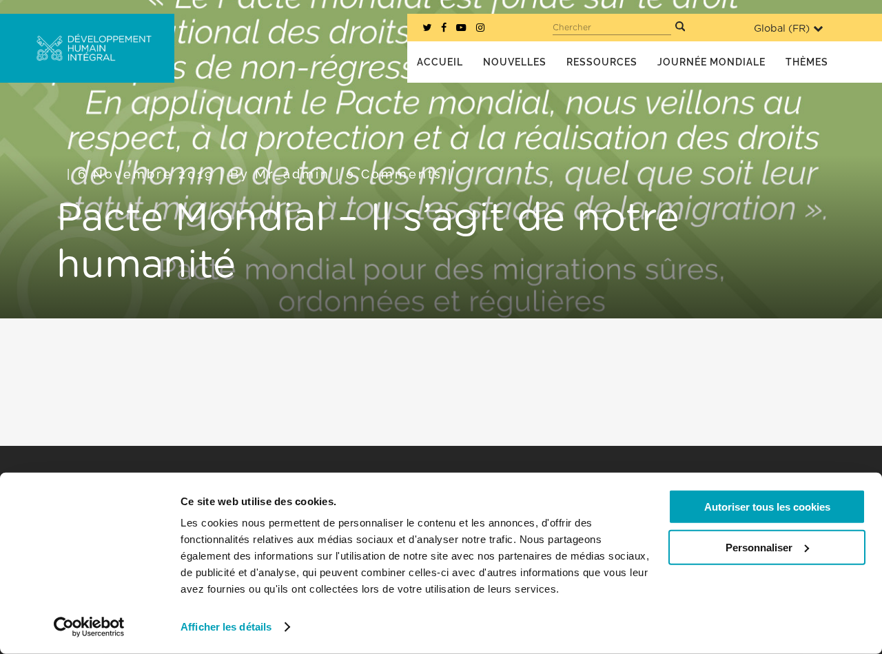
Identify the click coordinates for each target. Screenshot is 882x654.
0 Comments (394, 174)
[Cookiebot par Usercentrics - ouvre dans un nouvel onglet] (89, 627)
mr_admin (292, 174)
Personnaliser (759, 547)
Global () (782, 28)
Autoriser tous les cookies (767, 507)
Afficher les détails (226, 627)
